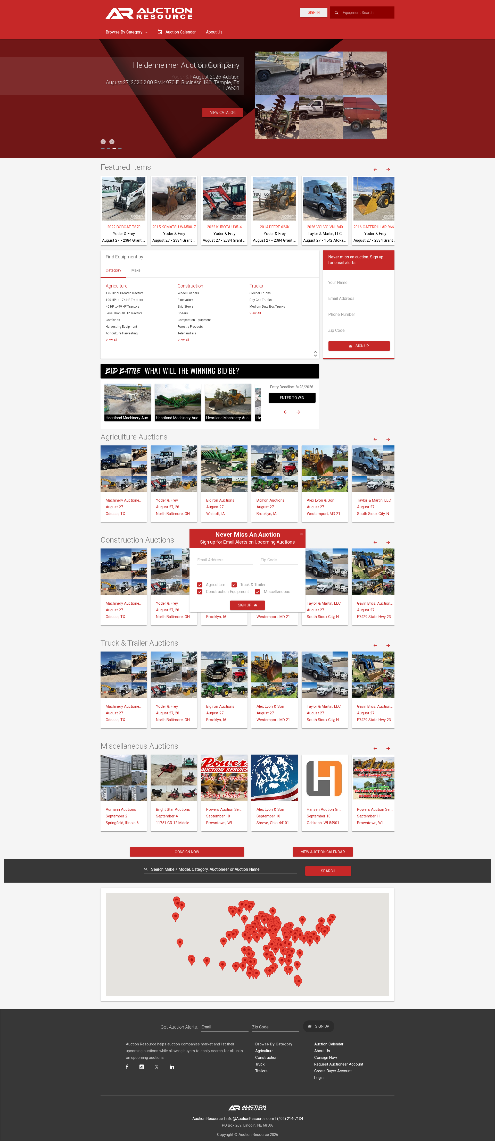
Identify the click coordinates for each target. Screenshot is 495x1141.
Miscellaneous (276, 591)
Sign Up (244, 605)
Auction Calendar (328, 1044)
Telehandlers (187, 333)
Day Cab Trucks (261, 300)
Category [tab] (113, 270)
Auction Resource (207, 1118)
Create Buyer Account (333, 1071)
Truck (260, 1064)
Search (328, 871)
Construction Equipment (227, 591)
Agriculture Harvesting (122, 333)
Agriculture (215, 584)
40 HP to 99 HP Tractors (122, 306)
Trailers (261, 1071)
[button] (103, 141)
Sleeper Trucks (260, 293)
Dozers (183, 313)
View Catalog (223, 113)
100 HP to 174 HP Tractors (124, 300)
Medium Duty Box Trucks (267, 306)
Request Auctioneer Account (338, 1064)
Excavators (186, 300)
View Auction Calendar (323, 852)
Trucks (256, 286)
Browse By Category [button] (125, 32)
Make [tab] (136, 270)
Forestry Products (190, 326)
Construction (190, 286)
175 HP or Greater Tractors (125, 293)
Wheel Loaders (188, 293)
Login (319, 1077)
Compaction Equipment (194, 320)
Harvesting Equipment (121, 326)
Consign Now (187, 852)
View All (111, 340)
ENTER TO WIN (292, 398)
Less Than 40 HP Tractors (124, 313)
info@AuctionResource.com (250, 1118)
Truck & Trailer (252, 584)
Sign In (314, 12)
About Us (214, 32)
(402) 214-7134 (290, 1118)
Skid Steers (186, 306)
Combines (113, 320)
